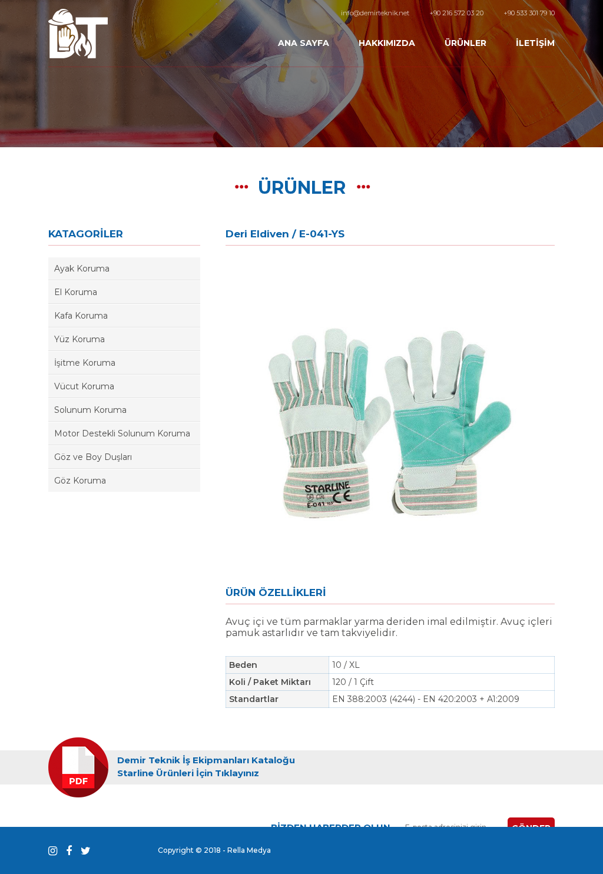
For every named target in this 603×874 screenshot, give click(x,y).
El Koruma (75, 292)
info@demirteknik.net (375, 13)
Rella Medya (249, 850)
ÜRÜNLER (465, 43)
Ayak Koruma (82, 268)
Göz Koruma (80, 480)
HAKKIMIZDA (387, 43)
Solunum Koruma (90, 410)
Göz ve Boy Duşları (93, 457)
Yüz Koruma (79, 339)
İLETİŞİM (535, 43)
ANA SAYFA (303, 43)
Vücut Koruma (84, 386)
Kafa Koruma (81, 315)
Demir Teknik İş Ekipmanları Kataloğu (206, 760)
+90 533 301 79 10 (529, 13)
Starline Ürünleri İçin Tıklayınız (188, 773)
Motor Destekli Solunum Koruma (122, 433)
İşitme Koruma (84, 362)
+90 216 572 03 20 (456, 13)
